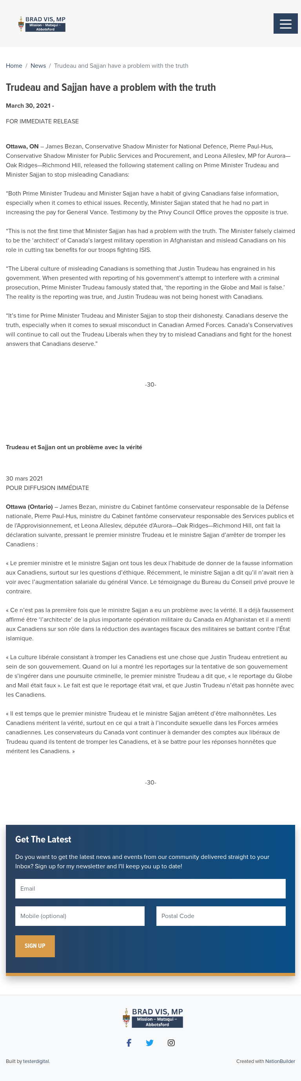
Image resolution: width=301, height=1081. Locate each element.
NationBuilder (280, 1061)
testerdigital (36, 1061)
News (38, 66)
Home (14, 66)
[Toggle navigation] (286, 23)
